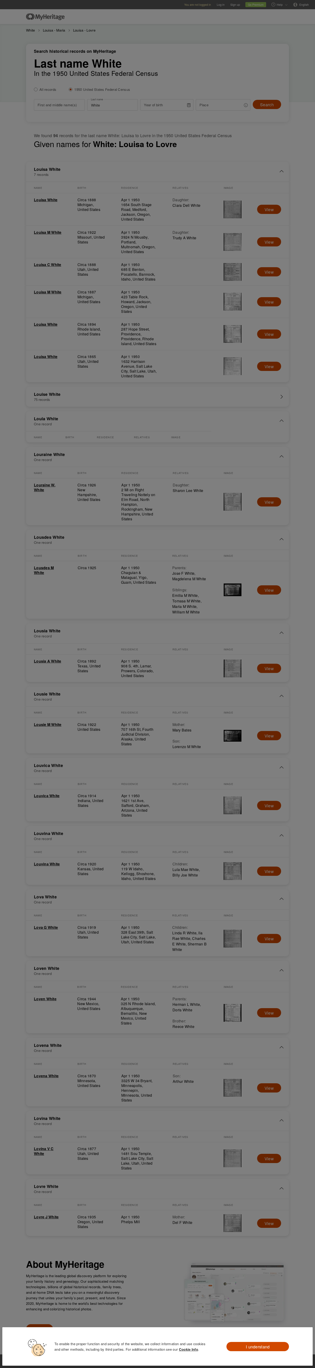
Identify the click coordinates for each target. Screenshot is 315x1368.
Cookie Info (188, 1349)
